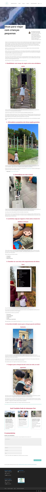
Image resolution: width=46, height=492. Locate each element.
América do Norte (13, 3)
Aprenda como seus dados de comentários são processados (27, 464)
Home (5, 488)
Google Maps (29, 168)
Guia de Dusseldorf (34, 3)
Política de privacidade (20, 488)
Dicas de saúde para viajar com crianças (22, 419)
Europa (23, 3)
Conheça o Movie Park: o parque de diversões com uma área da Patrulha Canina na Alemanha (9, 420)
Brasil (19, 3)
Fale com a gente (10, 488)
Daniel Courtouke (36, 31)
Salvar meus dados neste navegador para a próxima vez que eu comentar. (17, 455)
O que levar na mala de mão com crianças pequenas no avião (36, 419)
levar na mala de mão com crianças (26, 321)
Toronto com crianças (14, 171)
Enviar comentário (37, 460)
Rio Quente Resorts (23, 60)
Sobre (39, 3)
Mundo (28, 3)
